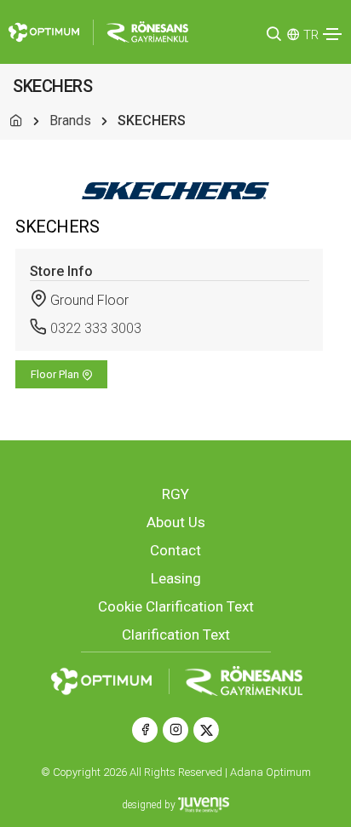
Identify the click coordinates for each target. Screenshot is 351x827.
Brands (70, 120)
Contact (175, 550)
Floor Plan (56, 374)
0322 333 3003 (95, 328)
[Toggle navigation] (332, 34)
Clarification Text (176, 634)
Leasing (176, 578)
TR (311, 35)
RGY (175, 494)
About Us (176, 522)
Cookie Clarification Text (176, 606)
